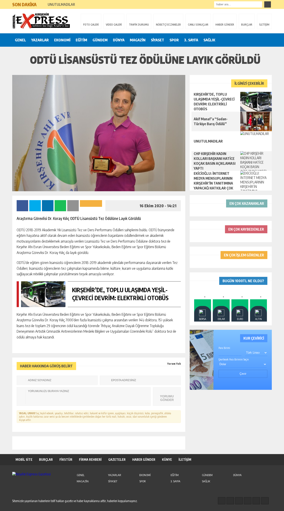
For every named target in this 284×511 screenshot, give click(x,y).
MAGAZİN (138, 40)
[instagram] (230, 500)
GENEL (20, 40)
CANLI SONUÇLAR (198, 24)
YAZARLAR (40, 40)
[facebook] (221, 500)
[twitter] (239, 500)
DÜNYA (118, 40)
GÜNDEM (100, 40)
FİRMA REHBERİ (90, 459)
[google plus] (247, 500)
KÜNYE (167, 459)
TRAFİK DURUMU (139, 24)
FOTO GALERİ (91, 24)
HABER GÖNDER (224, 24)
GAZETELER (117, 459)
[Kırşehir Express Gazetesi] (41, 20)
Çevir (243, 373)
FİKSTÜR (65, 459)
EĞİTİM (81, 40)
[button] (42, 2)
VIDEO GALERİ (114, 24)
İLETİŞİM (264, 24)
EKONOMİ (62, 40)
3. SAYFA (191, 40)
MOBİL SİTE (24, 459)
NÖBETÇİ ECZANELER (168, 24)
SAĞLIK (209, 40)
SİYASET (157, 40)
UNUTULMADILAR (61, 4)
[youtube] (265, 500)
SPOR (174, 40)
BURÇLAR (246, 24)
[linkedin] (256, 500)
